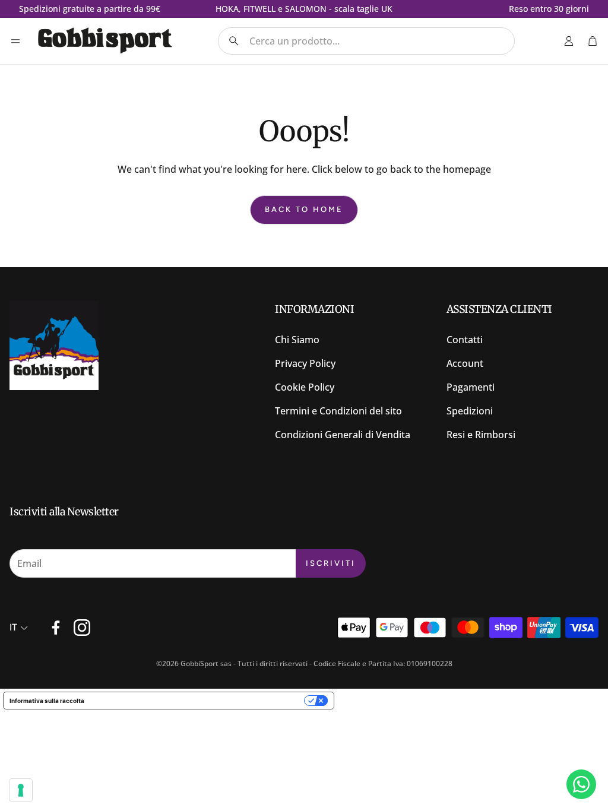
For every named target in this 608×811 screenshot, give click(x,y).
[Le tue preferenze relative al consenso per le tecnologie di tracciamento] (21, 790)
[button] (366, 41)
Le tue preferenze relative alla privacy (198, 700)
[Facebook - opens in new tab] (56, 627)
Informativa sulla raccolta (47, 700)
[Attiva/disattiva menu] (15, 41)
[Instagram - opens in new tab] (82, 627)
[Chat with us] (581, 784)
